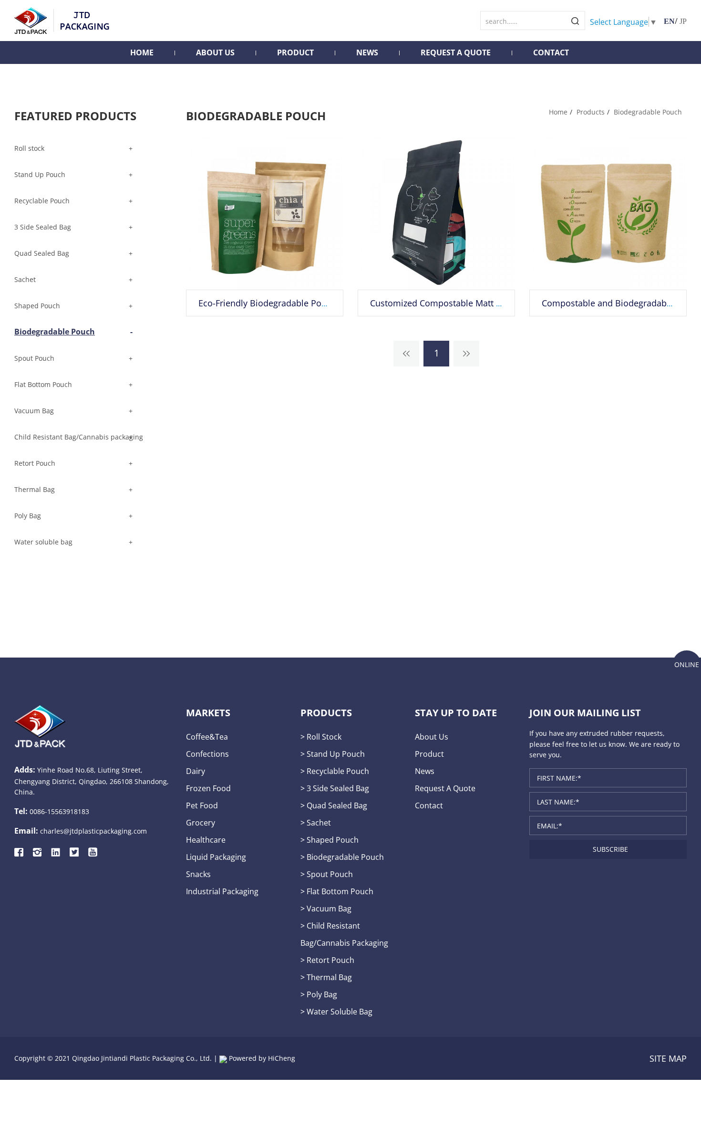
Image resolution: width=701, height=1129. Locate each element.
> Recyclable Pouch (334, 771)
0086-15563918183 (59, 811)
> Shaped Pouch (329, 840)
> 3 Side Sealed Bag (334, 788)
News (367, 52)
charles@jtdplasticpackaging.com (93, 831)
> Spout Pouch (326, 874)
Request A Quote (456, 52)
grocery (200, 822)
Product (295, 52)
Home (142, 52)
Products (591, 111)
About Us (215, 52)
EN (669, 21)
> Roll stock (320, 737)
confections (207, 754)
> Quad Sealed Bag (333, 805)
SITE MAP (668, 1058)
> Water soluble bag (336, 1011)
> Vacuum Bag (325, 908)
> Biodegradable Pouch (342, 857)
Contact (551, 52)
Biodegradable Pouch (648, 111)
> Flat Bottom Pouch (336, 891)
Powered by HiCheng (262, 1058)
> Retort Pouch (327, 960)
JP (683, 21)
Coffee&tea (207, 737)
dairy (195, 771)
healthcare (206, 840)
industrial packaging (222, 891)
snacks (198, 874)
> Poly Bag (318, 994)
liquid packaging (216, 857)
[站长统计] (223, 1058)
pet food (202, 805)
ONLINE (686, 664)
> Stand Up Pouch (332, 754)
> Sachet (315, 822)
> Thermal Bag (326, 977)
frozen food (208, 788)
